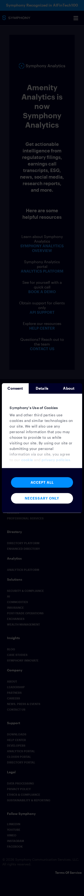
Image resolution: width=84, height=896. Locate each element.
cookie (27, 460)
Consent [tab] (15, 388)
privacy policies (56, 460)
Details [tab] (42, 388)
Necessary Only (42, 498)
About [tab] (68, 388)
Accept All (42, 482)
